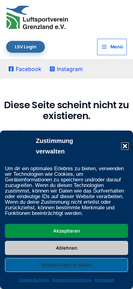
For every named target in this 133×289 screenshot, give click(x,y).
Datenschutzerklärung (72, 280)
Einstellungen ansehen (66, 265)
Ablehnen (66, 248)
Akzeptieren (66, 231)
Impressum (104, 280)
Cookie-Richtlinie (34, 280)
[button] (125, 146)
